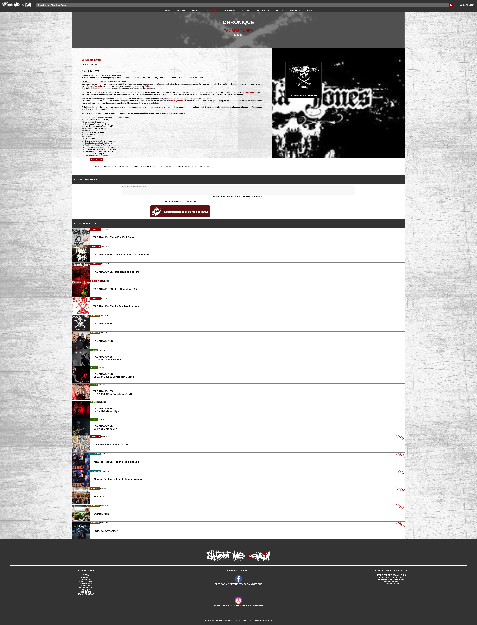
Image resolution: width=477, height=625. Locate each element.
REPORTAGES (85, 588)
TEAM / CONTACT (86, 594)
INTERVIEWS (86, 583)
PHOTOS (86, 579)
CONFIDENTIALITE (391, 583)
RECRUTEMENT (391, 581)
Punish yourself (176, 101)
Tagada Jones (88, 75)
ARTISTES (85, 577)
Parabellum (250, 92)
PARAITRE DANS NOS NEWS (391, 579)
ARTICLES (86, 586)
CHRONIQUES (86, 581)
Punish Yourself (94, 86)
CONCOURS (85, 592)
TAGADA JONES (238, 31)
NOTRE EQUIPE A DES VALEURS (391, 575)
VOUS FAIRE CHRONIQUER (391, 577)
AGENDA (86, 590)
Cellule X (148, 86)
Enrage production (91, 60)
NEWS (86, 575)
